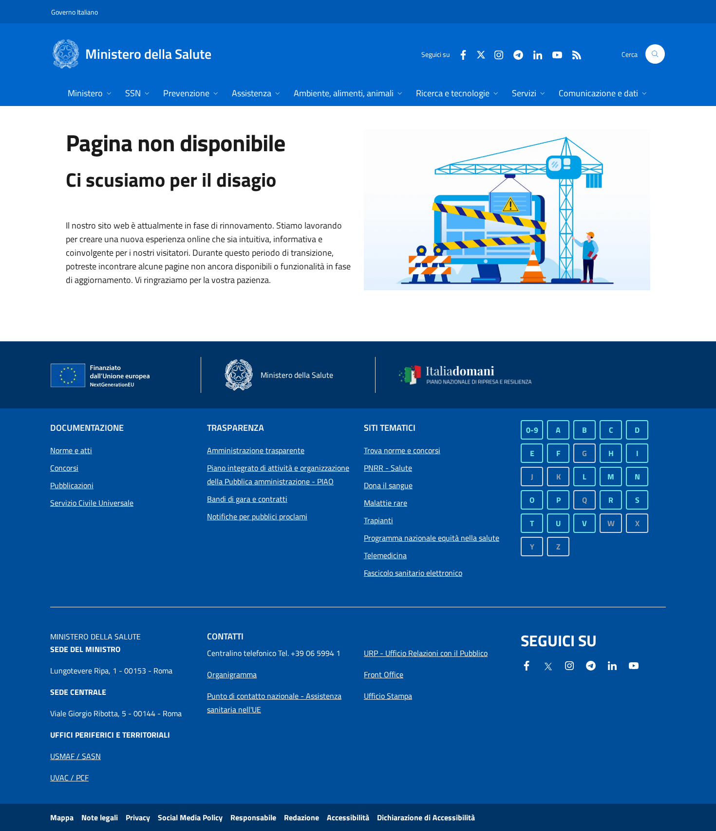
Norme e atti (71, 450)
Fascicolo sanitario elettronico (413, 573)
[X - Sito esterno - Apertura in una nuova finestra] (481, 53)
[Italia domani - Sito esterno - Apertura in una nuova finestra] (471, 375)
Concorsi (64, 468)
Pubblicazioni (72, 485)
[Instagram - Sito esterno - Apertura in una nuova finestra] (495, 53)
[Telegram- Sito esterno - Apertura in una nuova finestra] (514, 53)
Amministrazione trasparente (255, 450)
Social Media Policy (190, 817)
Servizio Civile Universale (91, 503)
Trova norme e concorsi (402, 450)
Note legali (99, 817)
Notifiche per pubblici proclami (257, 516)
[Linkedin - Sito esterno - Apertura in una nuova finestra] (534, 53)
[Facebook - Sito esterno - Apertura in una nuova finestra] (459, 53)
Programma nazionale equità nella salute (431, 538)
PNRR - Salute (388, 468)
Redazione (301, 817)
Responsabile (253, 817)
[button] (655, 54)
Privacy (138, 817)
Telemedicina (385, 555)
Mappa (62, 817)
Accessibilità (348, 817)
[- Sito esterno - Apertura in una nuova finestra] (634, 665)
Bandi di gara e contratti (247, 499)
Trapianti (378, 520)
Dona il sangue (388, 485)
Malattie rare (385, 503)
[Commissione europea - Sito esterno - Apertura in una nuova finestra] (100, 375)
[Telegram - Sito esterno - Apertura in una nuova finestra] (591, 665)
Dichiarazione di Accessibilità (426, 817)
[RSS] (573, 53)
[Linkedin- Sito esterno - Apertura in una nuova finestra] (612, 665)
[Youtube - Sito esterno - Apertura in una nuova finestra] (553, 53)
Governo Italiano (74, 12)
